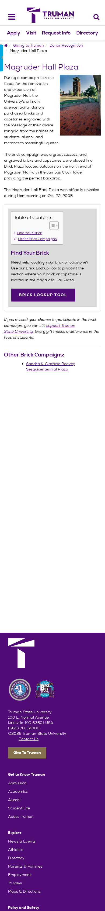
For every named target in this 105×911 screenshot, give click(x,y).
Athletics (15, 849)
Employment (19, 874)
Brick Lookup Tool (43, 295)
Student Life (19, 808)
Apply (13, 33)
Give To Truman (27, 752)
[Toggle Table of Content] (51, 225)
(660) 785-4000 (24, 728)
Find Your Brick (29, 233)
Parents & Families (25, 866)
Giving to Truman (28, 45)
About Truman (21, 816)
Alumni (14, 799)
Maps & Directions (24, 891)
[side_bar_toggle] (1, 57)
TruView (15, 883)
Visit (31, 33)
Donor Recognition (66, 45)
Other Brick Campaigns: (37, 239)
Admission (17, 783)
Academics (18, 791)
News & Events (22, 841)
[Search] (96, 16)
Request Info (56, 33)
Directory (87, 33)
